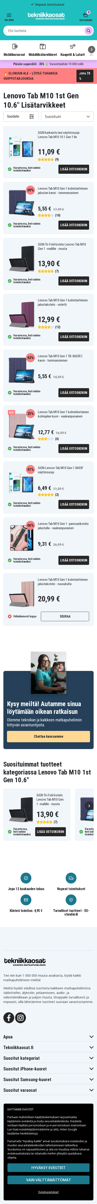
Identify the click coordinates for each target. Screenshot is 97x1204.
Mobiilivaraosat (14, 54)
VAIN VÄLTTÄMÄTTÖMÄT (48, 1179)
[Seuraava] (91, 49)
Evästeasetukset (48, 1192)
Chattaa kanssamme (48, 736)
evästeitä (27, 1121)
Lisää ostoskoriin (73, 169)
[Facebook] (8, 1017)
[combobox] (48, 31)
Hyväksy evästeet (48, 1167)
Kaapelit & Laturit (72, 54)
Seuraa (65, 616)
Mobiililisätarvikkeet (43, 54)
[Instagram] (20, 1017)
